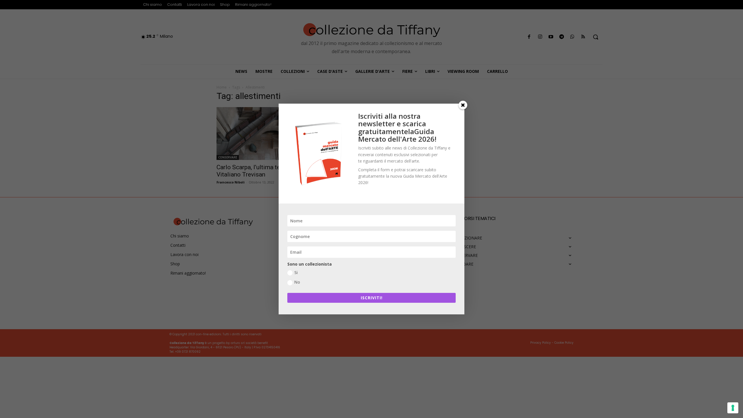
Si (296, 272)
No (297, 282)
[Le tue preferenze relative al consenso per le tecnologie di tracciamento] (732, 407)
